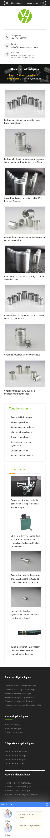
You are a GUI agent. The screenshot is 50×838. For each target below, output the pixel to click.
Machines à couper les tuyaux (18, 790)
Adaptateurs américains (16, 752)
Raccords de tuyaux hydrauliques (20, 697)
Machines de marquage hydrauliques (21, 794)
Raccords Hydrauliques (21, 417)
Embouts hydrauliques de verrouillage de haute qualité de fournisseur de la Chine (24, 161)
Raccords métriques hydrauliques (20, 701)
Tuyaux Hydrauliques (20, 437)
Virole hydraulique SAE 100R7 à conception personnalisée (19, 392)
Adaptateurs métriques (15, 759)
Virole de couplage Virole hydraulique (22, 354)
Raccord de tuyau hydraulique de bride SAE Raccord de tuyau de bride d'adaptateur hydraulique (26, 579)
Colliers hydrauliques (14, 732)
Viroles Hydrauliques (20, 422)
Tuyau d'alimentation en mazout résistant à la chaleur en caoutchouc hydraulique (25, 650)
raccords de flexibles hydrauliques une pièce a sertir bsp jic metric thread (25, 614)
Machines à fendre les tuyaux (18, 787)
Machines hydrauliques (21, 432)
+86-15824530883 (19, 38)
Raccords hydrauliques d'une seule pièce (23, 705)
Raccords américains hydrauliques (20, 686)
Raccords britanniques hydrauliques (21, 689)
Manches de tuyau (13, 728)
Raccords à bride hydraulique (18, 693)
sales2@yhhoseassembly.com (23, 47)
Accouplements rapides (22, 455)
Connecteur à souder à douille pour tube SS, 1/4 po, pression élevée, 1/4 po (25, 504)
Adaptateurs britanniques (16, 755)
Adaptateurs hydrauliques (22, 427)
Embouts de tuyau (13, 724)
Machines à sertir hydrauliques (18, 783)
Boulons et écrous (19, 450)
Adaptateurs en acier (14, 763)
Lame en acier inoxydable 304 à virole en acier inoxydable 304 (24, 317)
